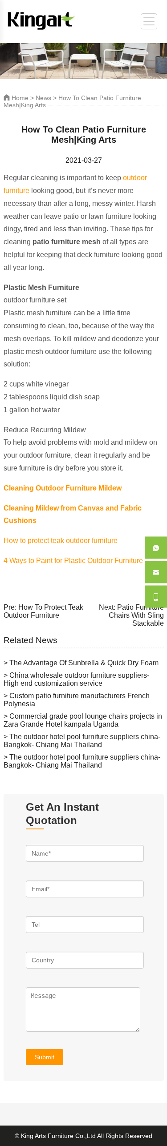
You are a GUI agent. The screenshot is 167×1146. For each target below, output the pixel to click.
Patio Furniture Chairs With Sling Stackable (136, 615)
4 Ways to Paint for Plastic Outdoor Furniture (73, 560)
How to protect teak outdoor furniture (61, 540)
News (43, 97)
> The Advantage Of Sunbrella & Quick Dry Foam (81, 663)
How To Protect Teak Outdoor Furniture (43, 611)
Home (19, 97)
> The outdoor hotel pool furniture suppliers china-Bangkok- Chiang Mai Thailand (82, 740)
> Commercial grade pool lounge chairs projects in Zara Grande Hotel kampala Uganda (83, 720)
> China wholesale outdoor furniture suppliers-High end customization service (76, 679)
